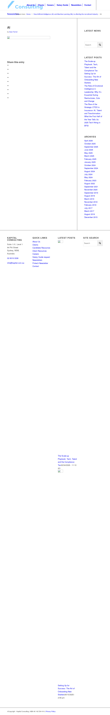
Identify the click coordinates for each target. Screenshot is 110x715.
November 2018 (90, 201)
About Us (36, 241)
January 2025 (90, 162)
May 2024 (88, 177)
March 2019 (89, 198)
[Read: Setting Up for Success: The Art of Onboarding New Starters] (60, 471)
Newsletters (13, 14)
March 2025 (89, 156)
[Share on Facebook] (10, 65)
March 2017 (89, 211)
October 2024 (90, 165)
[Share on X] (10, 69)
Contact (36, 266)
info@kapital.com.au (15, 262)
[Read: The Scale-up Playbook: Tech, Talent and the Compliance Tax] (60, 242)
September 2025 (91, 146)
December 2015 (90, 217)
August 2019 (89, 195)
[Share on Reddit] (10, 93)
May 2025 (88, 153)
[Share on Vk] (10, 89)
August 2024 (89, 171)
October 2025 (90, 143)
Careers (36, 253)
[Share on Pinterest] (10, 77)
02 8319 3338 (12, 258)
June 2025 (88, 149)
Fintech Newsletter (40, 263)
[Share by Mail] (10, 97)
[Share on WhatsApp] (10, 73)
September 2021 (91, 186)
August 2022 (89, 183)
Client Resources (40, 250)
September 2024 (91, 168)
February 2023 (90, 180)
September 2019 (91, 192)
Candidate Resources (41, 247)
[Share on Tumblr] (10, 85)
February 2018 (90, 204)
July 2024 (88, 174)
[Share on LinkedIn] (10, 81)
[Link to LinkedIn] (101, 5)
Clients (35, 244)
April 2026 (88, 140)
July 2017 (88, 208)
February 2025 (90, 159)
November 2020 (90, 189)
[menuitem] (30, 5)
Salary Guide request (41, 257)
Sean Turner (13, 32)
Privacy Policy (51, 711)
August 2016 (89, 214)
